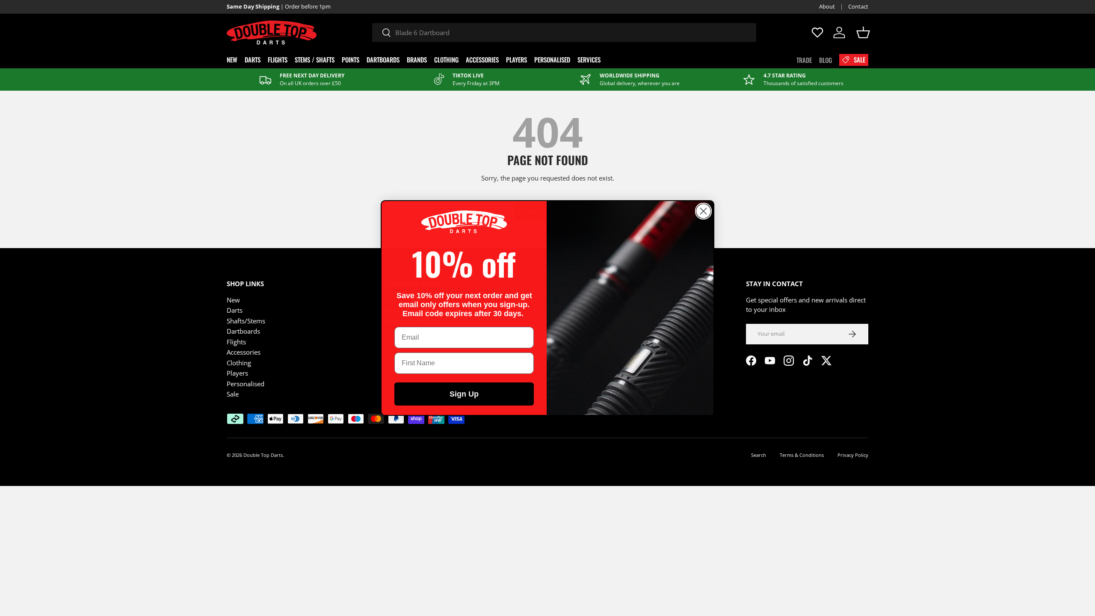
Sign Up (464, 394)
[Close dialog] (703, 211)
